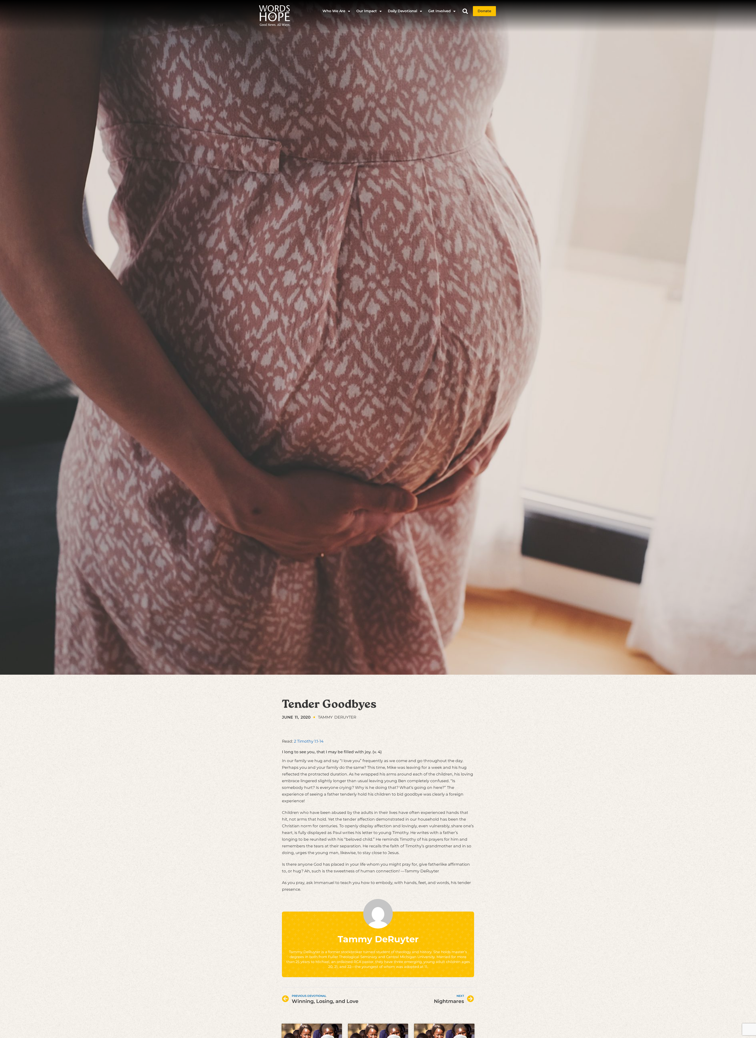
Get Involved (439, 11)
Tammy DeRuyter (378, 939)
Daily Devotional (402, 11)
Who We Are (333, 11)
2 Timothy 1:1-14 (308, 741)
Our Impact (366, 11)
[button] (465, 11)
